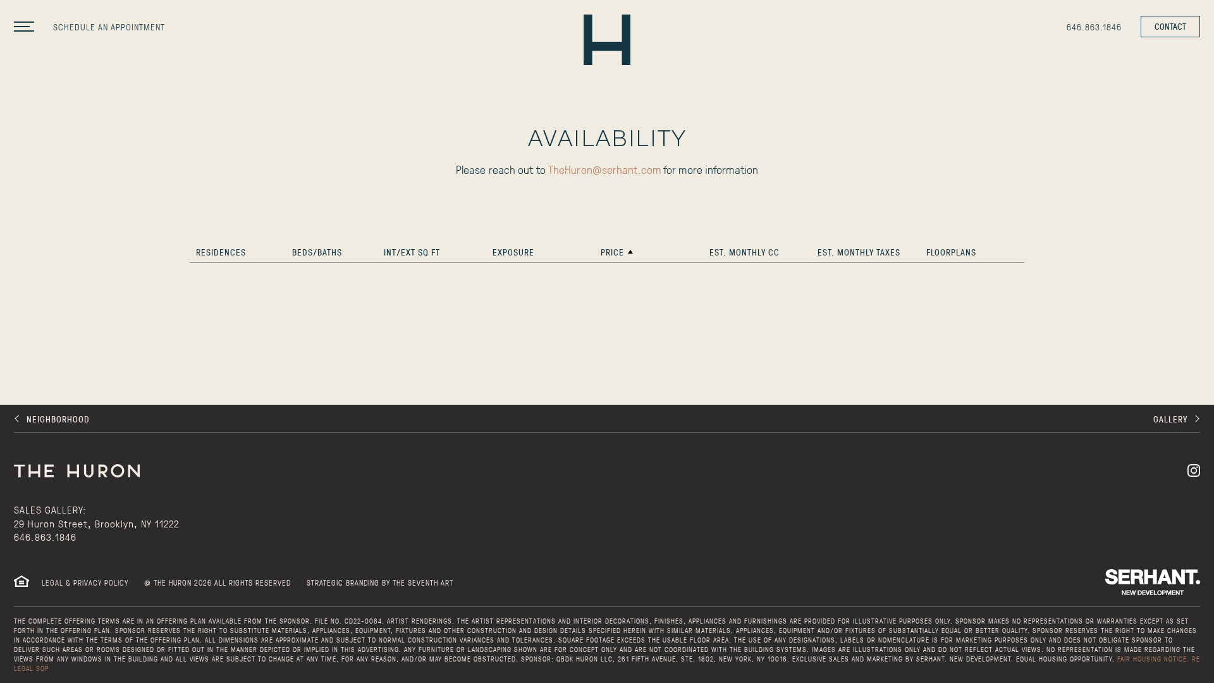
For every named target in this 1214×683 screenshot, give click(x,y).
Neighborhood (58, 419)
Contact (1170, 26)
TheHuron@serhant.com (604, 169)
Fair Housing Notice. (1153, 658)
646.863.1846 (45, 536)
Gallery (1170, 419)
